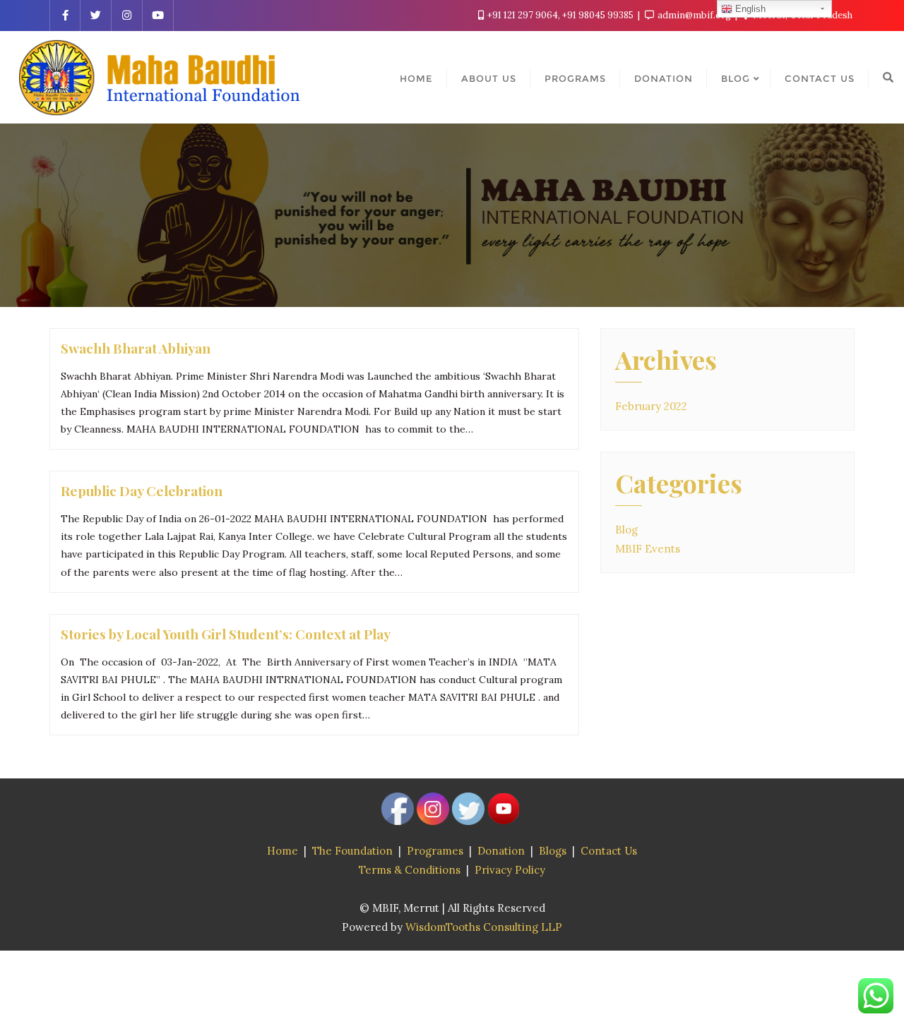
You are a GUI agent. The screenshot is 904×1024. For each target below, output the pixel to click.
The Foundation (352, 850)
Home (282, 850)
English (749, 9)
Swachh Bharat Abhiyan (135, 348)
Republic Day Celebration (141, 490)
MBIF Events (647, 548)
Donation (501, 850)
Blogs (552, 850)
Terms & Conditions (409, 870)
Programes (435, 850)
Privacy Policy (510, 870)
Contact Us (609, 850)
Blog (626, 529)
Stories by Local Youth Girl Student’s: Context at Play (226, 634)
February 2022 (651, 406)
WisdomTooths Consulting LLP (483, 927)
